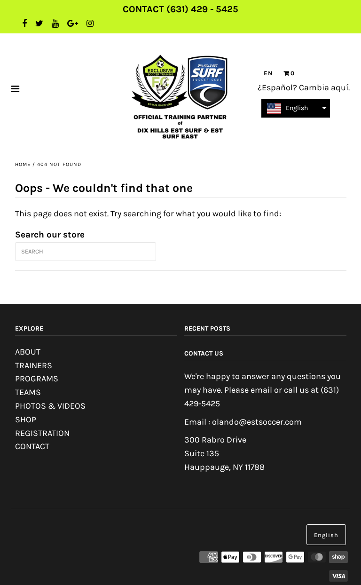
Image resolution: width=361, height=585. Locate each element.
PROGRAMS (36, 378)
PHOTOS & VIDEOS (50, 406)
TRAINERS (33, 365)
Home (23, 164)
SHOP (25, 419)
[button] (295, 108)
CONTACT (32, 446)
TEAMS (28, 392)
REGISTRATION (42, 433)
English (326, 534)
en (268, 73)
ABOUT (27, 352)
